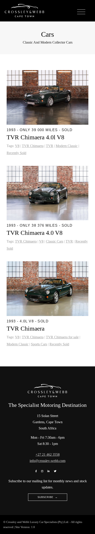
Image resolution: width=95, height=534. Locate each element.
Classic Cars (54, 241)
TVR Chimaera (33, 146)
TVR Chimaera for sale (62, 337)
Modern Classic (67, 146)
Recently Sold (16, 153)
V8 (17, 146)
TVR (49, 146)
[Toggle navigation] (81, 12)
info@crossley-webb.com (47, 461)
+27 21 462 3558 (48, 454)
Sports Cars (39, 344)
